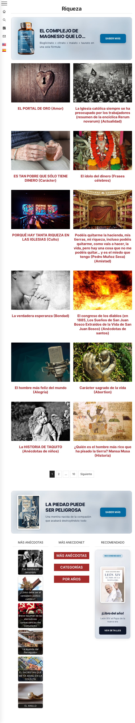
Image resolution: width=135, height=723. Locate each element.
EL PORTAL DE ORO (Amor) (41, 108)
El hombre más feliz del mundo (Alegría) (41, 390)
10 (73, 474)
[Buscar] (4, 19)
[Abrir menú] (4, 4)
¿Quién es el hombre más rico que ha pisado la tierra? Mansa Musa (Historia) (102, 451)
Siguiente (86, 474)
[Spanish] (4, 50)
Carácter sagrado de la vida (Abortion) (103, 390)
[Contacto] (4, 36)
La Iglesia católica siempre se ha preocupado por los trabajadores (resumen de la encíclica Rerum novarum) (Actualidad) (102, 115)
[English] (4, 44)
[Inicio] (4, 11)
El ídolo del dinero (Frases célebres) (103, 178)
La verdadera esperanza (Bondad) (40, 316)
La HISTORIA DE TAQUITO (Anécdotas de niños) (40, 449)
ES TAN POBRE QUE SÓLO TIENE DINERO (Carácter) (41, 178)
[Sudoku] (4, 28)
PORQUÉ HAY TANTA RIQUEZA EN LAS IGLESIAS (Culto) (40, 237)
